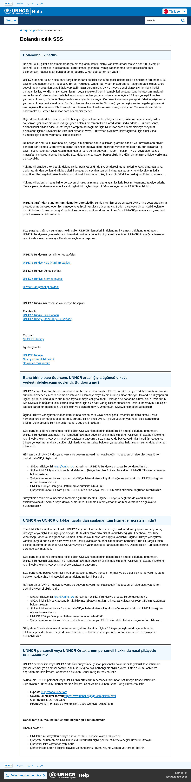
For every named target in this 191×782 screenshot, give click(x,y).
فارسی (40, 4)
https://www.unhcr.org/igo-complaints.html (90, 695)
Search (183, 20)
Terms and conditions (176, 777)
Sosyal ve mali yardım (36, 363)
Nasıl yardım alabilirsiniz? (38, 359)
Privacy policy (180, 773)
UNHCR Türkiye (33, 355)
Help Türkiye (29, 30)
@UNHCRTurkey (33, 339)
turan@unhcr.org (64, 466)
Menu (9, 20)
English (20, 4)
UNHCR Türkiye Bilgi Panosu (41, 315)
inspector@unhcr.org (54, 692)
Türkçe (8, 4)
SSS (39, 30)
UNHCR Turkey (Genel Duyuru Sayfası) (47, 319)
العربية (30, 4)
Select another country (25, 775)
